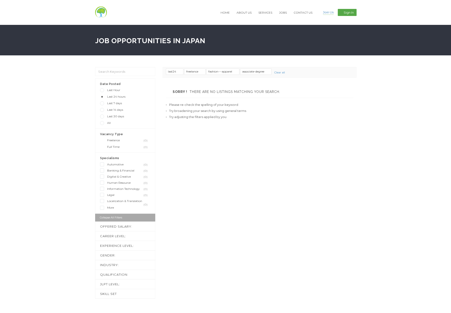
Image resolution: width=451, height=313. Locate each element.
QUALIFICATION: (114, 274)
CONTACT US (303, 12)
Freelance (127, 140)
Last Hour (113, 90)
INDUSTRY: (109, 265)
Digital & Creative (127, 177)
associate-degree (253, 71)
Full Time (127, 147)
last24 (172, 71)
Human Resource (127, 183)
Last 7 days (114, 103)
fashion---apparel (220, 71)
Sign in (349, 12)
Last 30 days (115, 116)
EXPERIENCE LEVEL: (117, 246)
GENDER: (108, 255)
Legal (127, 195)
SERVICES (265, 12)
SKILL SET (108, 294)
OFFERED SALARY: (116, 226)
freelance (192, 71)
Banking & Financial (127, 170)
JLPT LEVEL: (110, 284)
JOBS (283, 12)
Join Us (328, 12)
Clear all (279, 72)
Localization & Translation (127, 201)
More (110, 207)
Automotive (127, 164)
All (109, 123)
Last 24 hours (116, 96)
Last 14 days (115, 109)
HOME (225, 12)
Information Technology (127, 189)
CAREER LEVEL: (113, 236)
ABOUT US (244, 12)
